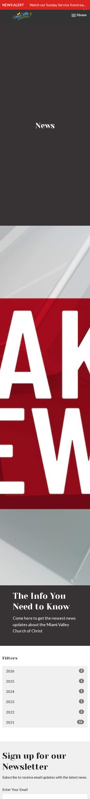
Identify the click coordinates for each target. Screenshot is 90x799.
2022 (44, 712)
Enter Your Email (15, 789)
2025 (44, 681)
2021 (44, 722)
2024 (44, 691)
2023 (44, 701)
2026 (44, 671)
